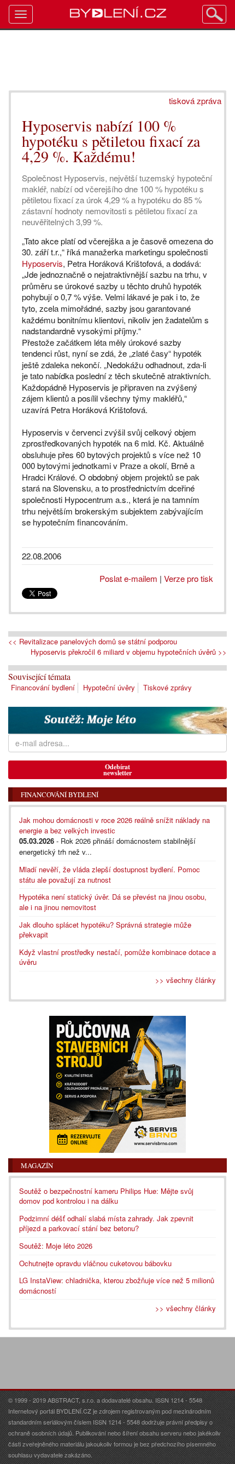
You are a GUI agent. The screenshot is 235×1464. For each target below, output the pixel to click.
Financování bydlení (43, 687)
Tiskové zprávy (167, 687)
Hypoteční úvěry (109, 687)
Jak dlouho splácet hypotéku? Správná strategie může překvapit (105, 929)
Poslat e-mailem (128, 578)
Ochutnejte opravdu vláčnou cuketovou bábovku (95, 1263)
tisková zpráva (195, 100)
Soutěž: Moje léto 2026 (55, 1245)
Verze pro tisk (188, 578)
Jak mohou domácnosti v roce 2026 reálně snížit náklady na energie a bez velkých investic (114, 825)
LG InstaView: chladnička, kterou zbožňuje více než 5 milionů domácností (116, 1285)
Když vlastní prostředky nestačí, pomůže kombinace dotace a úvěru (117, 957)
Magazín (37, 1165)
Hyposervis (42, 263)
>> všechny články (185, 980)
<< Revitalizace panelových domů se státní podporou (92, 642)
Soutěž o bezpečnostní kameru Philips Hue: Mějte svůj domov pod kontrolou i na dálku (106, 1196)
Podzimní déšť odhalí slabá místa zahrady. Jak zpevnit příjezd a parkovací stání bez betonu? (106, 1223)
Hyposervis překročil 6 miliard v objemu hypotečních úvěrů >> (129, 652)
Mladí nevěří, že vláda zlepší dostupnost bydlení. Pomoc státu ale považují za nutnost (109, 874)
